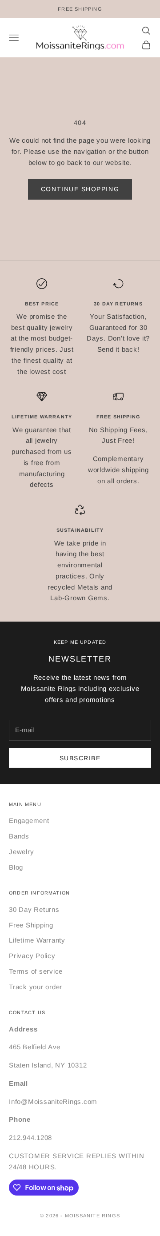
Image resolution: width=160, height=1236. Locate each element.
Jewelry (21, 851)
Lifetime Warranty (37, 940)
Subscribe (80, 758)
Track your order (35, 987)
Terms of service (36, 971)
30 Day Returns (34, 909)
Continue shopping (80, 189)
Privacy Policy (32, 955)
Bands (19, 836)
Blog (16, 867)
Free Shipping (31, 925)
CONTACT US (27, 1012)
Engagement (29, 820)
